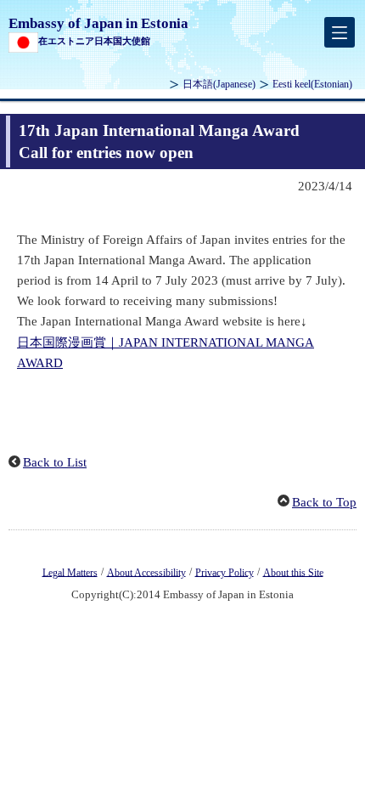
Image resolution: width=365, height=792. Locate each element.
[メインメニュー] (339, 32)
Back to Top (324, 502)
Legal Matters (70, 572)
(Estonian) (312, 84)
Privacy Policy (224, 572)
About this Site (293, 572)
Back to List (55, 462)
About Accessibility (146, 572)
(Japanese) (219, 84)
